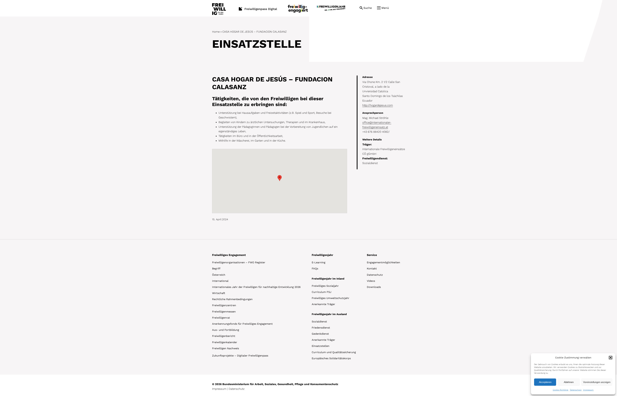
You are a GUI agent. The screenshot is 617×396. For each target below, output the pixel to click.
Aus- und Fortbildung (225, 329)
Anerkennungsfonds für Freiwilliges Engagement (242, 323)
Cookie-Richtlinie (560, 390)
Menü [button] (385, 7)
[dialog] (573, 373)
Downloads (374, 287)
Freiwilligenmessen (224, 311)
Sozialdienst (319, 321)
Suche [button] (367, 7)
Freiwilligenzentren (224, 305)
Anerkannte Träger (323, 304)
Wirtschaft (218, 293)
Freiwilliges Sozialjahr (325, 285)
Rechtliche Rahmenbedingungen (232, 299)
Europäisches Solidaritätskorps (331, 358)
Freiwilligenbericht (223, 336)
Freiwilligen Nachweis (225, 348)
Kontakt (372, 268)
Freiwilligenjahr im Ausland (329, 314)
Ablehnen (569, 382)
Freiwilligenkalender (224, 342)
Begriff (216, 268)
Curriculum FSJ (321, 292)
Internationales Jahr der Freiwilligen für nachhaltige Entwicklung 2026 (256, 287)
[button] (610, 357)
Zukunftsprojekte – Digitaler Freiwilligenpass (240, 355)
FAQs (315, 268)
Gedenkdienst (320, 333)
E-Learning (318, 262)
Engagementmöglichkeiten (383, 262)
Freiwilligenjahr (322, 255)
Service (372, 255)
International (220, 280)
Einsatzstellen (320, 345)
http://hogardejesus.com (377, 105)
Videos (371, 280)
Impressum (588, 390)
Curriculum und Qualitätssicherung (334, 352)
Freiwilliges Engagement (229, 255)
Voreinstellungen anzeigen (596, 382)
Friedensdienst (321, 327)
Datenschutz (575, 390)
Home (216, 31)
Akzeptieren (545, 382)
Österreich (218, 274)
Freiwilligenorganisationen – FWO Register (238, 262)
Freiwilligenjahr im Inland (328, 278)
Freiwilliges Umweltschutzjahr (330, 298)
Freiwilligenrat (221, 317)
